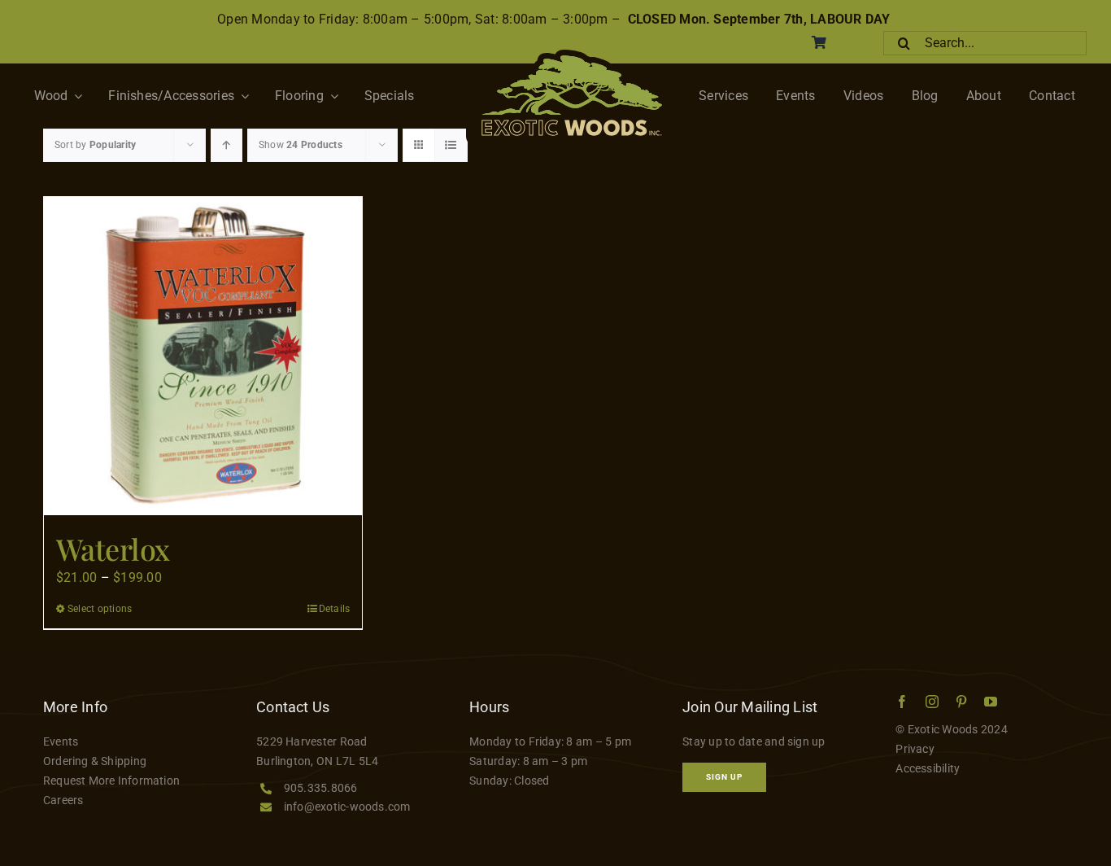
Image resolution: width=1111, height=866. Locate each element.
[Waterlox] (203, 356)
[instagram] (932, 701)
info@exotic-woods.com (347, 806)
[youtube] (990, 701)
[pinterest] (961, 701)
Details (335, 609)
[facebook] (901, 701)
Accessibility (927, 768)
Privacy (915, 748)
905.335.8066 (321, 787)
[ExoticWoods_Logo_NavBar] (571, 55)
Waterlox (113, 548)
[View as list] (451, 145)
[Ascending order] (226, 145)
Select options (100, 609)
